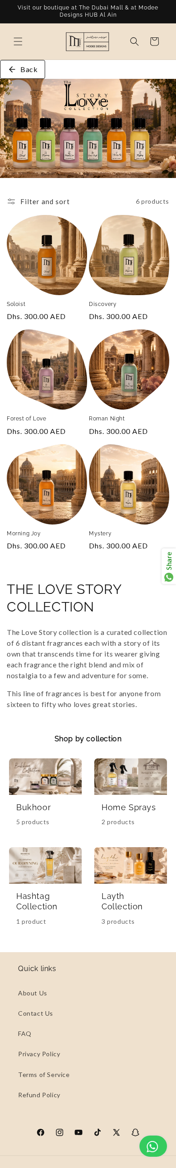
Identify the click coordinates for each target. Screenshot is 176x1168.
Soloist (16, 304)
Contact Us (35, 1013)
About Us (32, 993)
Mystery (100, 533)
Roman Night (107, 418)
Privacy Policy (39, 1054)
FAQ (25, 1033)
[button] (18, 41)
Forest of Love (26, 418)
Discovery (102, 304)
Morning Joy (24, 533)
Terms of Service (44, 1074)
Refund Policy (39, 1095)
